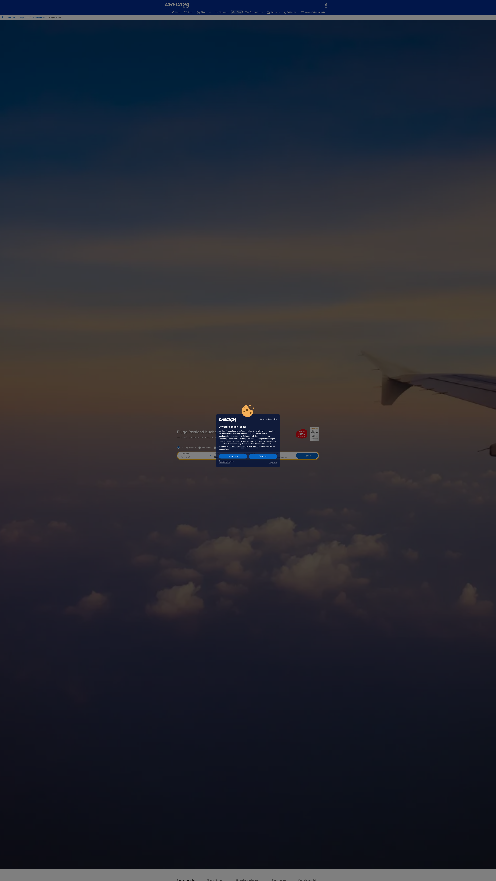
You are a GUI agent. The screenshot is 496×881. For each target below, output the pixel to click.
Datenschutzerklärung (226, 461)
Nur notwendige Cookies (268, 419)
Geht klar (263, 456)
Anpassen (233, 456)
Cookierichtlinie (224, 463)
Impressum (273, 463)
